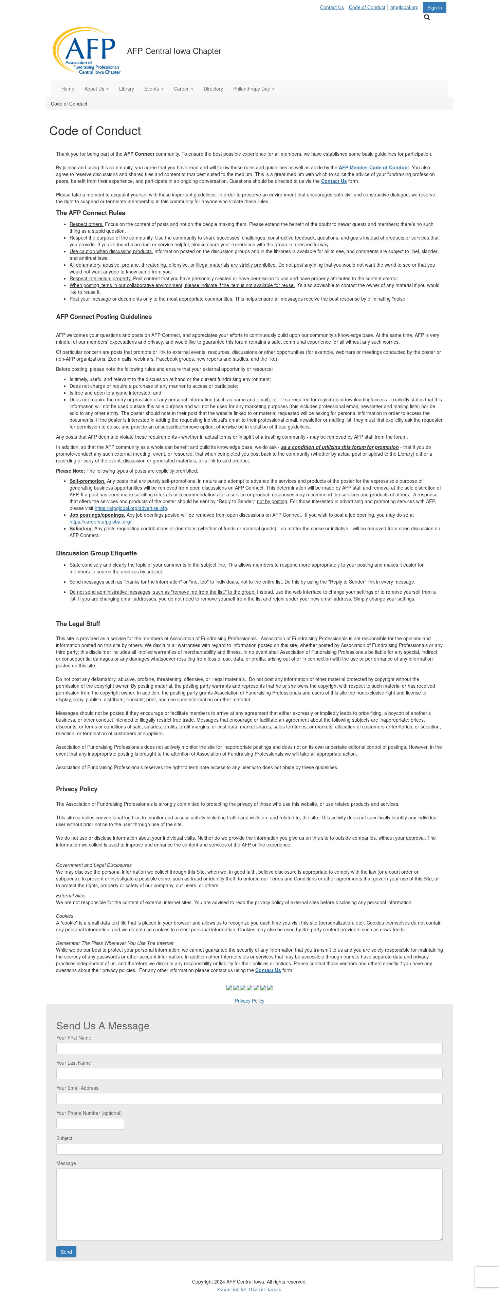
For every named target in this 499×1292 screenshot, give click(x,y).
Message (66, 1163)
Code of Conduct (367, 7)
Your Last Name (73, 1062)
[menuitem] (333, 6)
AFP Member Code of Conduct (374, 167)
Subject (64, 1138)
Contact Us (332, 7)
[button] (96, 88)
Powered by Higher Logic (249, 1289)
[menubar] (371, 6)
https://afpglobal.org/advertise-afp (131, 508)
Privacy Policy (249, 1000)
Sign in (434, 7)
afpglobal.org (404, 7)
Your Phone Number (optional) (89, 1112)
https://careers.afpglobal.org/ (100, 521)
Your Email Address (77, 1087)
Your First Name (73, 1037)
